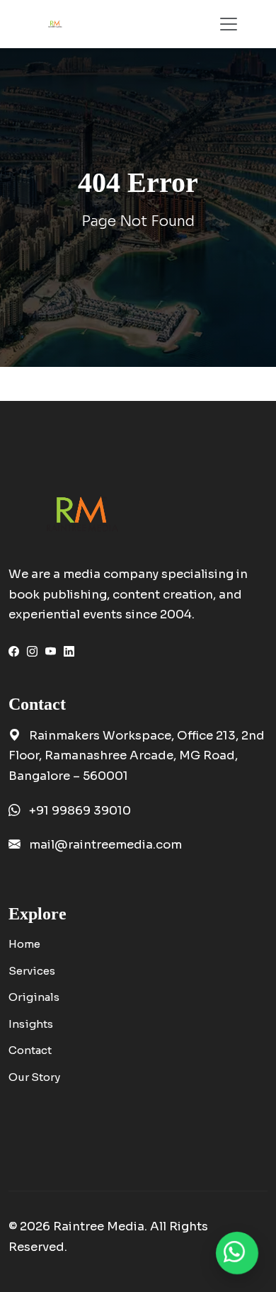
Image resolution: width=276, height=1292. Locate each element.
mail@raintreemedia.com (105, 844)
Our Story (34, 1077)
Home (24, 944)
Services (31, 971)
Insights (30, 1024)
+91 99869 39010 (80, 810)
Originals (33, 997)
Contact (30, 1050)
